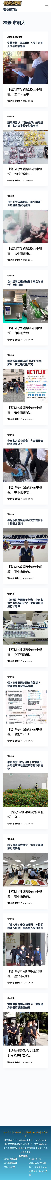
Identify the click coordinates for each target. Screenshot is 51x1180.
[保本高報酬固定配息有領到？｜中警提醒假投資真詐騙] (25, 707)
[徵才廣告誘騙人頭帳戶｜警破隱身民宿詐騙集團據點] (25, 1029)
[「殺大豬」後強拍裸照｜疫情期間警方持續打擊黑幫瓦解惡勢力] (25, 949)
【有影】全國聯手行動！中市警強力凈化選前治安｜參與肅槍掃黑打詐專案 (25, 603)
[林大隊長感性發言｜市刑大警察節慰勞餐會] (25, 869)
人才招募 (27, 1132)
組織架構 (17, 1132)
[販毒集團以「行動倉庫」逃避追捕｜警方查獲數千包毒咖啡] (25, 147)
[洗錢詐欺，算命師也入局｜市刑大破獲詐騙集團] (25, 67)
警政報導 (18, 37)
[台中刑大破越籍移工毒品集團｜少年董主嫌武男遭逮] (25, 227)
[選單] (46, 6)
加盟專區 (36, 1132)
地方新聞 (10, 37)
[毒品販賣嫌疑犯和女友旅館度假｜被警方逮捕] (25, 545)
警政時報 (10, 9)
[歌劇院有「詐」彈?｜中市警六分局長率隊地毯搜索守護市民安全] (25, 790)
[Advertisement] (25, 1100)
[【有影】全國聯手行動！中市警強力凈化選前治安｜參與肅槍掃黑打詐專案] (25, 628)
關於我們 (8, 1132)
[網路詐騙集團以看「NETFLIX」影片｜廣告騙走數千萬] (25, 386)
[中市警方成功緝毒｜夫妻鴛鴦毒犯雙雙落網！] (25, 465)
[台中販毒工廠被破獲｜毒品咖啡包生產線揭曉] (25, 306)
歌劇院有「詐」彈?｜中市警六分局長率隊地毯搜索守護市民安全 (25, 765)
